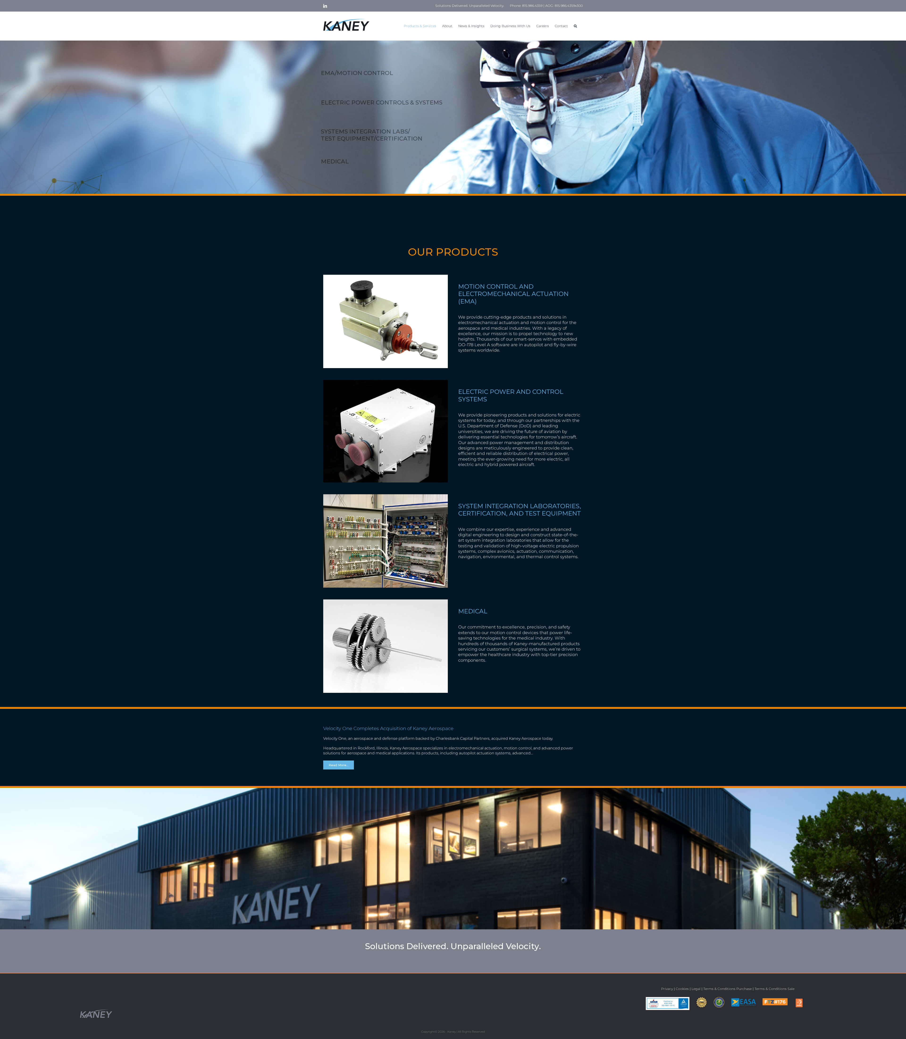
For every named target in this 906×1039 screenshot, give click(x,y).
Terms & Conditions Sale (774, 989)
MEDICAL (335, 161)
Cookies (682, 989)
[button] (575, 26)
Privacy (667, 989)
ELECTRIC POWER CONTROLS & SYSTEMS (381, 102)
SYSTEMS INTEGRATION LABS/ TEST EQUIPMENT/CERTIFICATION (371, 135)
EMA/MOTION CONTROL (357, 73)
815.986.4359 (532, 6)
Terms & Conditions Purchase (727, 989)
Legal (696, 989)
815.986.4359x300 (569, 6)
